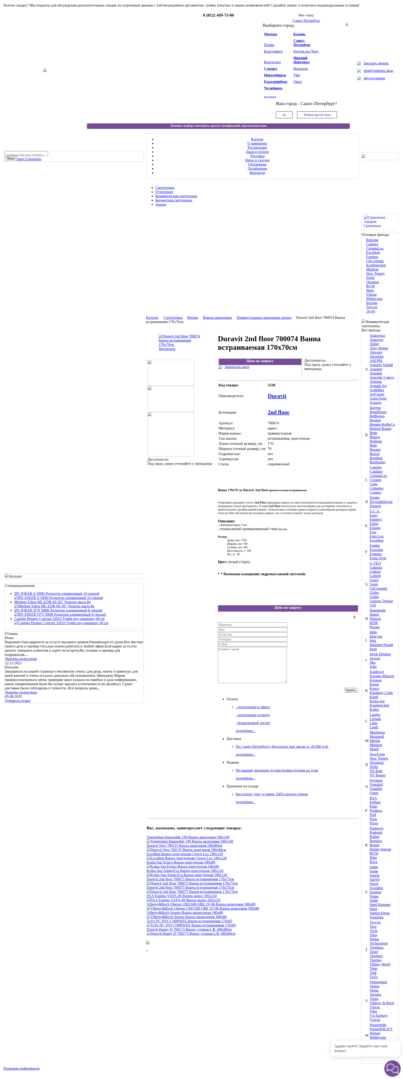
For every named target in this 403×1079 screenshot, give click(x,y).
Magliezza (377, 732)
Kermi (374, 684)
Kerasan (376, 680)
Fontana (372, 257)
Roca (373, 862)
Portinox (376, 811)
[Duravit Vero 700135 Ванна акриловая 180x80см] (186, 850)
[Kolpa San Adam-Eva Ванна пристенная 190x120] (187, 875)
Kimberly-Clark (381, 693)
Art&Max (377, 390)
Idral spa (376, 636)
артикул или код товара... (26, 155)
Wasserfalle (378, 1025)
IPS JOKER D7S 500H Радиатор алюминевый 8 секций (58, 610)
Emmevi (376, 519)
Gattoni (375, 572)
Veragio (375, 995)
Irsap (373, 649)
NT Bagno (378, 775)
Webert (375, 1033)
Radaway (377, 828)
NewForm (377, 754)
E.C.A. (375, 511)
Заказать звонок (376, 63)
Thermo (375, 960)
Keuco (374, 689)
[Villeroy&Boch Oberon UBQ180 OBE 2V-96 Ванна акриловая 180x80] (203, 908)
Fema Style (378, 558)
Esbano (375, 528)
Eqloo (374, 524)
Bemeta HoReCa (382, 424)
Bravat (374, 454)
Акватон (376, 340)
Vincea (375, 1007)
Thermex (376, 956)
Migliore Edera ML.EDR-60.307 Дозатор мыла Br (52, 602)
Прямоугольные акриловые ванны (264, 318)
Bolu (373, 445)
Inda (373, 641)
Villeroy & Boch (382, 1003)
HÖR (374, 623)
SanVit (375, 880)
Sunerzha (376, 917)
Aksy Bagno (379, 348)
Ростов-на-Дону (306, 51)
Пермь (269, 45)
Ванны (192, 318)
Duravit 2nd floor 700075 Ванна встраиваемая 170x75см (190, 879)
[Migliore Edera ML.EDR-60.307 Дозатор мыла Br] (54, 606)
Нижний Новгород (301, 60)
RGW (370, 286)
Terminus (376, 948)
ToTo (374, 977)
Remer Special (380, 849)
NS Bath (376, 771)
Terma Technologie (379, 941)
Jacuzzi (375, 658)
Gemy (374, 580)
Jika (372, 662)
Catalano (376, 471)
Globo (374, 593)
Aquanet (376, 369)
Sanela (374, 875)
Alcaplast (376, 356)
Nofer (370, 278)
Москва (270, 34)
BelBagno (377, 416)
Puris (373, 819)
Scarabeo (376, 888)
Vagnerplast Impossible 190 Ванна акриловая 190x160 (188, 837)
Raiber (374, 837)
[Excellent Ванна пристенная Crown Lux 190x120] (187, 858)
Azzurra (376, 403)
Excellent (373, 253)
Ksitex (374, 709)
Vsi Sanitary (379, 1016)
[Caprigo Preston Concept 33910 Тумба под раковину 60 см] (61, 623)
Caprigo (372, 244)
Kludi (374, 697)
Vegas (374, 990)
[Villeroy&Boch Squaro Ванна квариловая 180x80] (187, 917)
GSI (373, 605)
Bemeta (375, 420)
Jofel (373, 667)
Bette (373, 433)
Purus (374, 823)
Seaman (375, 892)
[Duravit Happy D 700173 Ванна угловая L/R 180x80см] (191, 934)
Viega (374, 999)
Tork (373, 973)
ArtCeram (377, 394)
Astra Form (378, 398)
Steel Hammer (380, 905)
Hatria (374, 614)
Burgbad (376, 458)
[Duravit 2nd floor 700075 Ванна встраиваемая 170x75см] (192, 883)
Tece (373, 927)
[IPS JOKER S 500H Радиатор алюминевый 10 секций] (58, 598)
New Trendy (375, 274)
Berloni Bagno (380, 429)
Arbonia (376, 382)
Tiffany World (380, 964)
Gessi (374, 584)
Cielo (374, 484)
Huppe (375, 627)
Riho (373, 858)
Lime (373, 723)
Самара (270, 69)
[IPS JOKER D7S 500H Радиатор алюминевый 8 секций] (60, 614)
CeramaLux (375, 248)
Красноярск (273, 51)
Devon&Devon (381, 502)
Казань (299, 34)
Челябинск (273, 88)
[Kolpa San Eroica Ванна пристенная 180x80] (183, 866)
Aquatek (376, 373)
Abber (374, 344)
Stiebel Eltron (380, 913)
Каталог (152, 318)
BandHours (378, 412)
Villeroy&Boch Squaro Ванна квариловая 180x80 (185, 913)
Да (284, 114)
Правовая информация (21, 1068)
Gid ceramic (375, 261)
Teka (373, 935)
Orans (374, 793)
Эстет (370, 311)
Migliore (372, 269)
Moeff (374, 749)
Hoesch (375, 619)
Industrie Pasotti (381, 645)
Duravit (375, 506)
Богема (371, 303)
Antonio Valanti (381, 365)
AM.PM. (376, 361)
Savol (374, 884)
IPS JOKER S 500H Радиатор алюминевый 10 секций (56, 594)
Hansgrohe (378, 610)
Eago (373, 515)
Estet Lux (377, 536)
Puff (373, 815)
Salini (374, 867)
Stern (370, 290)
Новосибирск (275, 75)
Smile (374, 900)
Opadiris (376, 789)
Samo (374, 871)
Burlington (378, 462)
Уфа (296, 75)
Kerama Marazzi (382, 676)
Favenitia (376, 550)
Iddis (373, 632)
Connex (375, 492)
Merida (375, 741)
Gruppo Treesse (381, 601)
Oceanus (372, 282)
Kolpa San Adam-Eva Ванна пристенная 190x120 (185, 871)
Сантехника (173, 318)
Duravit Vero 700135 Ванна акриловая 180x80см (184, 846)
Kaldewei (377, 672)
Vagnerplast (378, 982)
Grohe (374, 597)
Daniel (374, 498)
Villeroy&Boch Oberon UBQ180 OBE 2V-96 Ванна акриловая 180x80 (201, 904)
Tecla (374, 931)
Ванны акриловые (217, 318)
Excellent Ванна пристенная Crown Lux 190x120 (185, 854)
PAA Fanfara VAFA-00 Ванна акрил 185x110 (182, 896)
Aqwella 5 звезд (382, 377)
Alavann (376, 352)
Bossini (375, 450)
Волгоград (272, 62)
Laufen (375, 715)
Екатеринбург (276, 82)
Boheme (372, 240)
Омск (297, 82)
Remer (374, 845)
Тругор (371, 307)
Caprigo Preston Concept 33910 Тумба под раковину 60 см (59, 619)
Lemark (375, 719)
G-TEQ (375, 563)
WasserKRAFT (381, 1029)
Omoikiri (376, 784)
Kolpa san (377, 701)
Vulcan (371, 294)
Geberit (375, 576)
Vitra (373, 1011)
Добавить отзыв (17, 701)
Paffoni (375, 802)
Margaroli (377, 737)
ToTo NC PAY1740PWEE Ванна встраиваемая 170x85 (189, 921)
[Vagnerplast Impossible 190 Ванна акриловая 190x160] (190, 841)
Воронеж (300, 69)
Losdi (374, 727)
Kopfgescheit (376, 265)
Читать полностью (21, 659)
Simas (374, 896)
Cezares (375, 480)
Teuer (374, 952)
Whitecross (374, 299)
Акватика (377, 335)
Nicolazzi (377, 763)
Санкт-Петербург (302, 43)
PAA (373, 798)
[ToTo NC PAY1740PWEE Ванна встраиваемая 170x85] (191, 925)
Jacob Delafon (380, 654)
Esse (373, 532)
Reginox (376, 841)
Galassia (376, 567)
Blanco (375, 437)
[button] (392, 1068)
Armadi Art (378, 386)
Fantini (375, 546)
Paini (373, 806)
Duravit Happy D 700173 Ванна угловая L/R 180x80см (189, 929)
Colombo (376, 488)
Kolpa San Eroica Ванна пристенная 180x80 (181, 862)
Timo (373, 968)
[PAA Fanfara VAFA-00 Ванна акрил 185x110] (183, 900)
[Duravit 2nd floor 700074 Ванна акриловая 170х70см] (170, 385)
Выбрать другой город (317, 114)
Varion (374, 986)
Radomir (376, 832)
